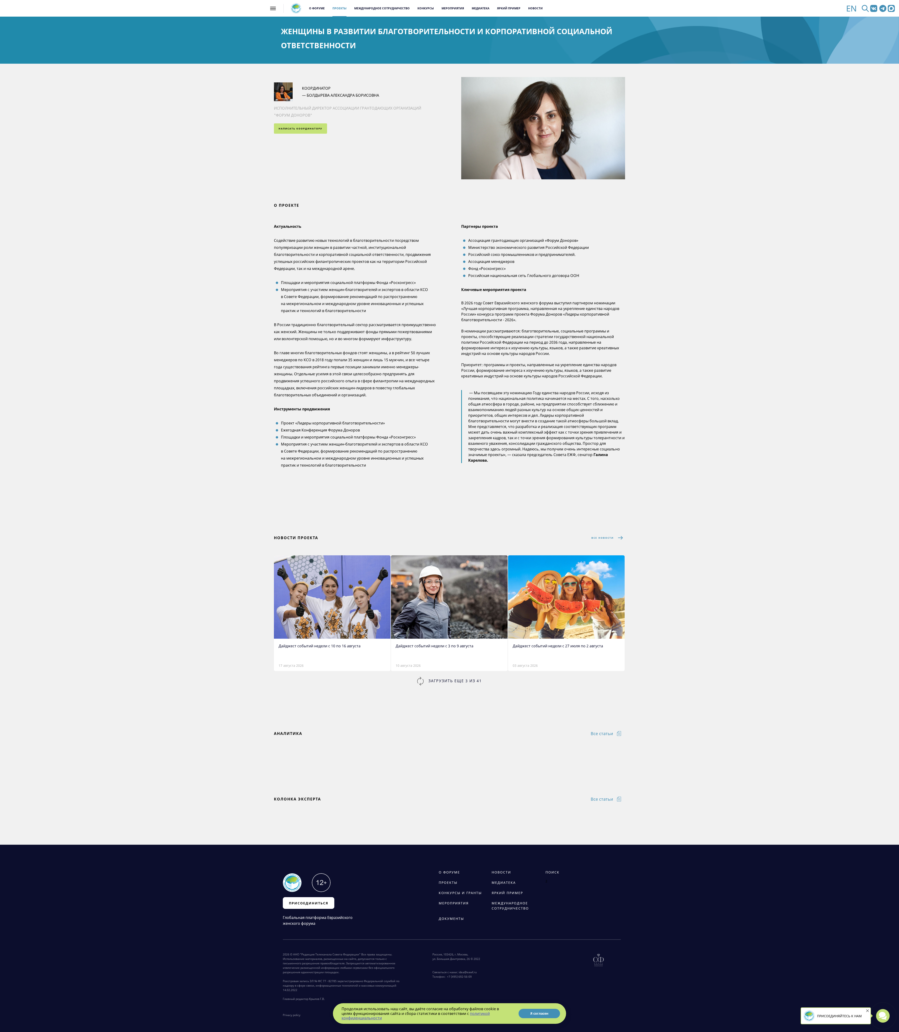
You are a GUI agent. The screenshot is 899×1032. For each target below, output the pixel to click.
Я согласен (539, 1013)
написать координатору (300, 128)
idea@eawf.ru (468, 972)
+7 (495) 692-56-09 (459, 977)
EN (851, 8)
